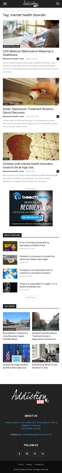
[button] (5, 4)
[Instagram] (27, 454)
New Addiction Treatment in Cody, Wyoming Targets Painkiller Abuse (15, 336)
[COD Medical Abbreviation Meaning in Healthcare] (31, 34)
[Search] (58, 4)
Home (5, 10)
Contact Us (39, 464)
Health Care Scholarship (36, 422)
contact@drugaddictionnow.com (36, 434)
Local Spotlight (9, 329)
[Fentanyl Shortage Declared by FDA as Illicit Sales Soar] (16, 353)
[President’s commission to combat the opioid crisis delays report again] (10, 260)
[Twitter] (43, 454)
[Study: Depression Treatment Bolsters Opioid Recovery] (31, 92)
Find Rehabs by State (31, 428)
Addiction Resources (11, 46)
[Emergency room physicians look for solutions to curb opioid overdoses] (10, 274)
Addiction (36, 361)
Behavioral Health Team (13, 59)
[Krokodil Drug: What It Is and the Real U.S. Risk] (45, 353)
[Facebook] (19, 454)
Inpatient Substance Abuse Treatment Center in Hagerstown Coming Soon (44, 336)
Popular (7, 361)
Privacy (8, 422)
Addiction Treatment (31, 425)
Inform (6, 104)
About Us (18, 422)
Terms (52, 422)
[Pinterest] (35, 454)
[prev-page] (4, 374)
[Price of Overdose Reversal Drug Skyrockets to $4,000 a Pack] (10, 246)
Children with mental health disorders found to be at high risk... (28, 165)
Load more (30, 297)
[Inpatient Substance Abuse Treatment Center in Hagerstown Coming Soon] (45, 321)
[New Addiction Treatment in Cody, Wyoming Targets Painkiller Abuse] (16, 321)
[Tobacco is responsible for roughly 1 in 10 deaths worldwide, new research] (10, 287)
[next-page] (9, 374)
